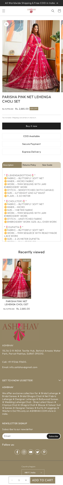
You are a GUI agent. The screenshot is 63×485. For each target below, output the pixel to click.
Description (8, 165)
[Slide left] (5, 57)
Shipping (15, 118)
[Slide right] (57, 57)
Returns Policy (29, 165)
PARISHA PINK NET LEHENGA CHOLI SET (17, 303)
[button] (3, 11)
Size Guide (47, 165)
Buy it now (31, 126)
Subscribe (53, 436)
